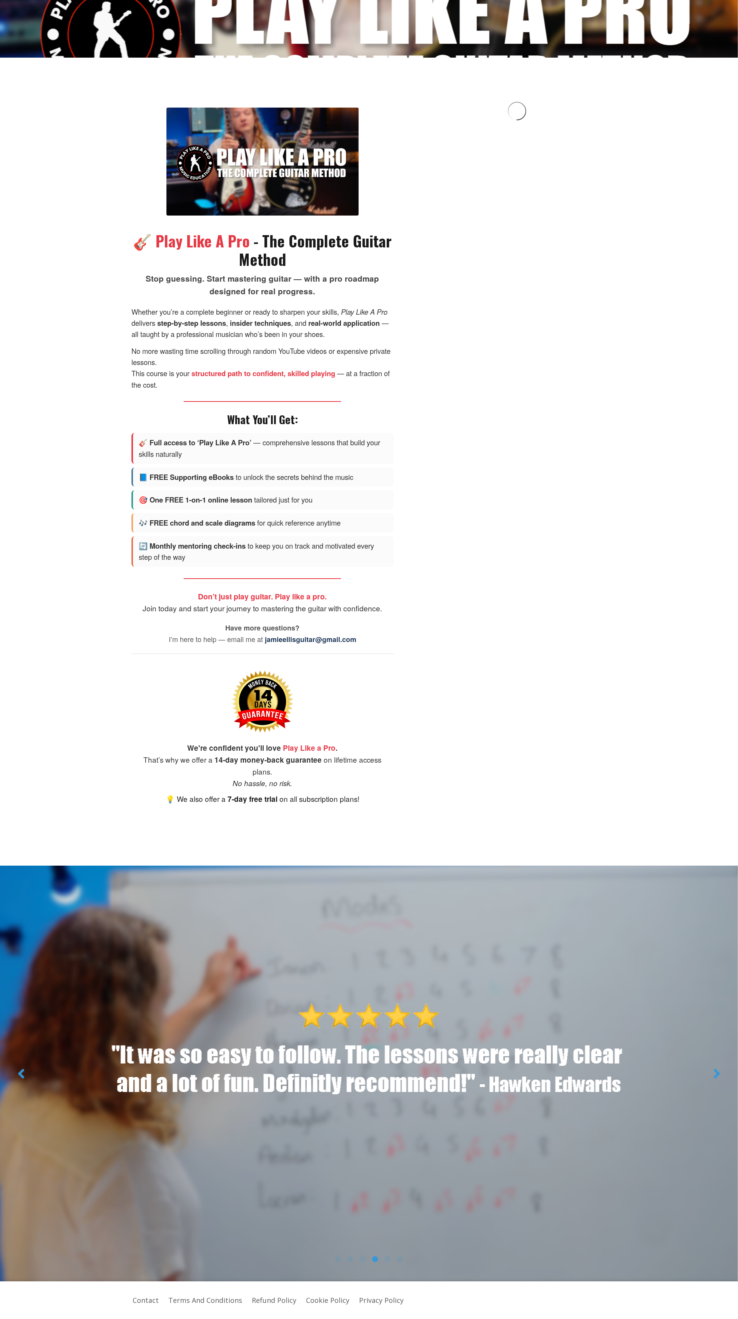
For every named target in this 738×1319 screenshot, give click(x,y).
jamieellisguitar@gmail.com (310, 639)
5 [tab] (387, 1259)
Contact (146, 1300)
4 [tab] (375, 1259)
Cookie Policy (327, 1300)
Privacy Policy (381, 1300)
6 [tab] (400, 1259)
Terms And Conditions (205, 1300)
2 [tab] (350, 1259)
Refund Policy (274, 1300)
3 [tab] (363, 1259)
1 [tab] (338, 1259)
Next (717, 1073)
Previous (21, 1073)
